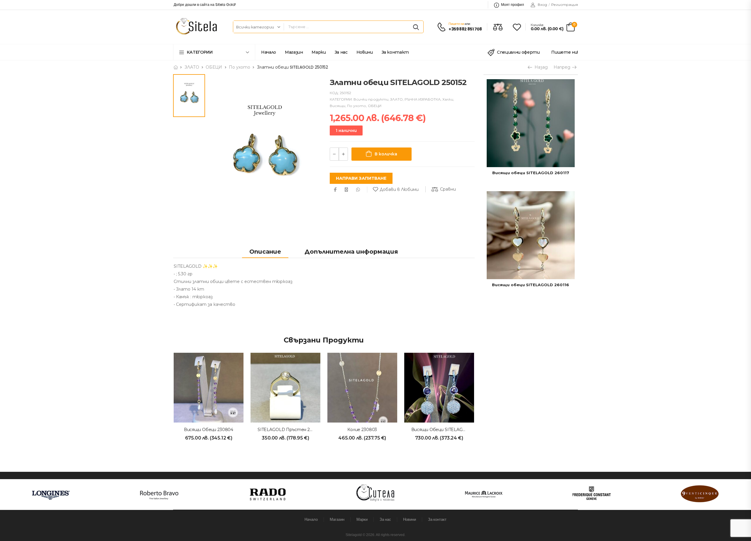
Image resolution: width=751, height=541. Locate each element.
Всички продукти (370, 99)
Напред (562, 67)
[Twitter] (346, 189)
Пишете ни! (564, 52)
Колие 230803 (362, 429)
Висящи (337, 106)
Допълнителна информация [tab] (351, 251)
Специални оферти (518, 52)
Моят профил (512, 4)
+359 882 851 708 (465, 29)
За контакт (395, 52)
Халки (447, 99)
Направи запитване (361, 178)
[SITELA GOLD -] (195, 27)
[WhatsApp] (358, 189)
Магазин (294, 52)
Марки (319, 52)
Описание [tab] (265, 251)
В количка (386, 154)
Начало (268, 52)
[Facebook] (335, 189)
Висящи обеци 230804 (208, 429)
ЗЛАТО (192, 67)
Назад (540, 67)
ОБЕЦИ (214, 67)
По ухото (239, 67)
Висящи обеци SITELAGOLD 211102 (448, 429)
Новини (364, 52)
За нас (341, 52)
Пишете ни (456, 23)
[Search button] (416, 27)
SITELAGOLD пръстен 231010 (290, 429)
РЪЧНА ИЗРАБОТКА (423, 99)
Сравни (448, 189)
